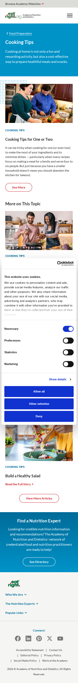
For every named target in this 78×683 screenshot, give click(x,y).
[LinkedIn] (28, 638)
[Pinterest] (39, 638)
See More (18, 187)
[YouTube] (60, 638)
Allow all (39, 391)
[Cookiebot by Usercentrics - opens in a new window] (57, 263)
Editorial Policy (29, 655)
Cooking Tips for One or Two (29, 139)
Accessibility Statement (30, 650)
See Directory (39, 561)
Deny (39, 416)
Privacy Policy (52, 655)
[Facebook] (18, 638)
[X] (49, 638)
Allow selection (39, 403)
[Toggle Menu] (70, 16)
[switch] (68, 341)
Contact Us (55, 650)
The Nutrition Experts (20, 603)
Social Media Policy (25, 660)
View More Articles (39, 498)
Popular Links (14, 612)
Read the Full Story (18, 484)
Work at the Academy (55, 660)
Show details (57, 379)
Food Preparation (20, 33)
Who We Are (14, 594)
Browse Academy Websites (23, 3)
